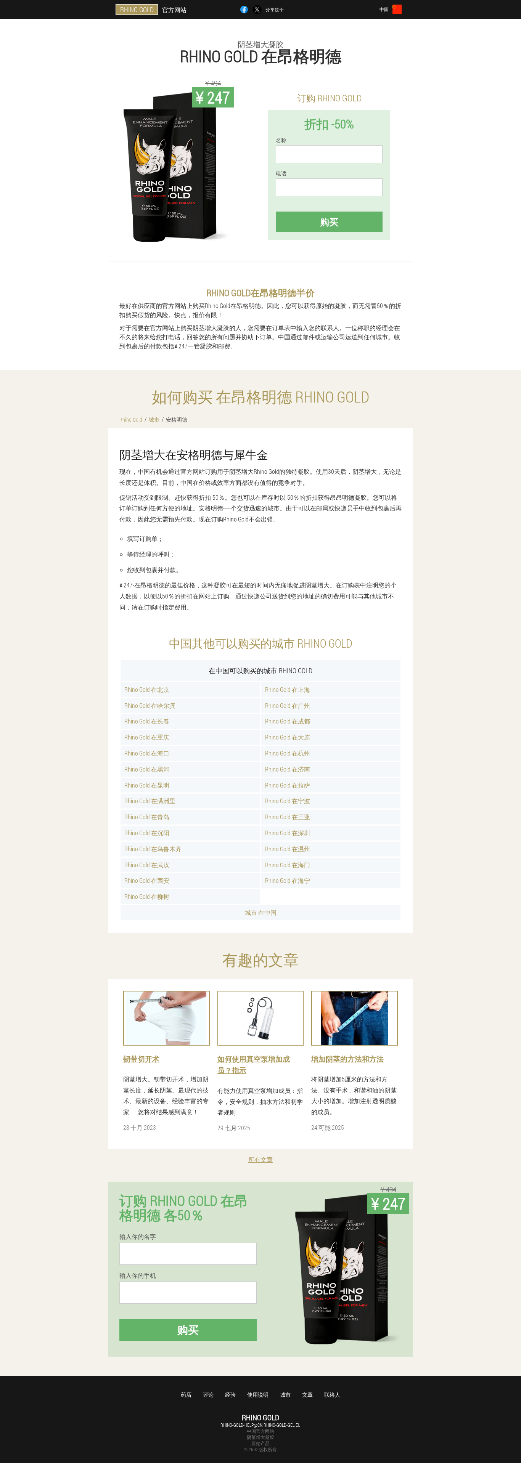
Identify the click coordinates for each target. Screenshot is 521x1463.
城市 (285, 1394)
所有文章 (260, 1159)
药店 (186, 1394)
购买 (329, 222)
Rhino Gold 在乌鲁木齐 (153, 849)
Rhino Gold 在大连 (287, 737)
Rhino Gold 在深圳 (287, 833)
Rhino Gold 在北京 (146, 689)
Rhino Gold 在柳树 (146, 896)
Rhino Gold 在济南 (287, 769)
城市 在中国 (261, 912)
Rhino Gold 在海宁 (287, 880)
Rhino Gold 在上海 (287, 689)
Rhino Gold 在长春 (146, 721)
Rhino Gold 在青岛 (146, 817)
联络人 (332, 1394)
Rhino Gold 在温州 (287, 849)
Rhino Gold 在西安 (146, 880)
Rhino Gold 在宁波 (287, 801)
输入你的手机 (137, 1275)
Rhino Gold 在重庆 (146, 737)
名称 (281, 140)
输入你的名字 (137, 1237)
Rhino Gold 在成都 (287, 721)
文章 (307, 1394)
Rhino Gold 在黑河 (146, 769)
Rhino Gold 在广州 (287, 705)
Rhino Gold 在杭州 (287, 753)
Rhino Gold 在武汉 (146, 865)
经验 (230, 1394)
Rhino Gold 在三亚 (287, 817)
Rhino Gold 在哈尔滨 (149, 705)
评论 (208, 1394)
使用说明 (258, 1394)
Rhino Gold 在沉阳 (146, 833)
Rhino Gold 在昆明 (146, 785)
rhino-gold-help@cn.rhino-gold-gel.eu (260, 1425)
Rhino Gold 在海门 (287, 865)
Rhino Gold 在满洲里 (149, 801)
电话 (281, 173)
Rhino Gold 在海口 (146, 753)
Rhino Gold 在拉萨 (287, 785)
